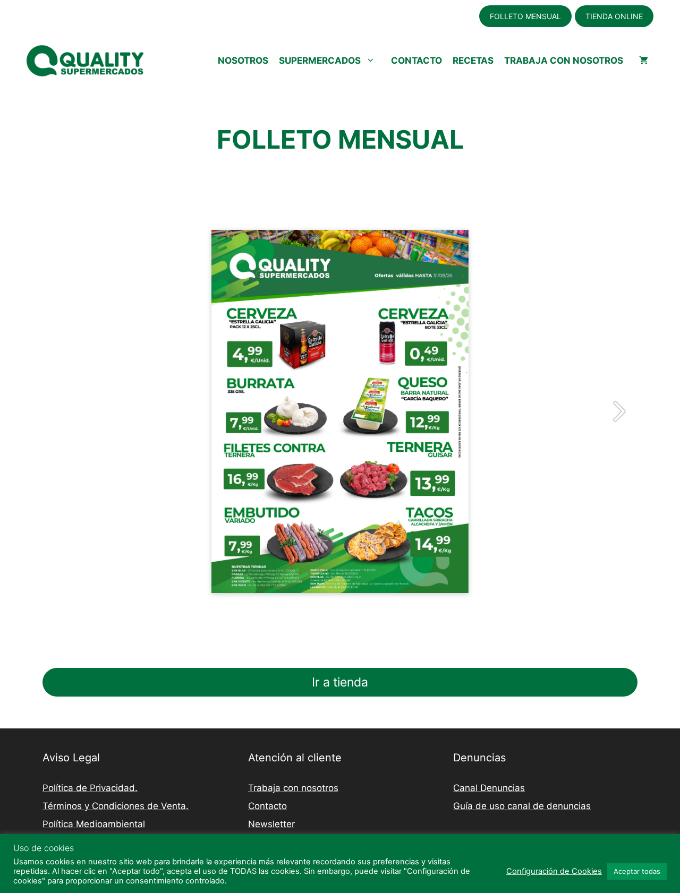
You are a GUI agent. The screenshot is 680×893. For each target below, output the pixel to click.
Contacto (267, 806)
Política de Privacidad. (90, 788)
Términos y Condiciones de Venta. (115, 806)
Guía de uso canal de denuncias (522, 806)
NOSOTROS (243, 60)
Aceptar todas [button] (637, 871)
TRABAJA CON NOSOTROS (563, 60)
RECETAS (473, 60)
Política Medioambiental (93, 824)
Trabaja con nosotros (293, 788)
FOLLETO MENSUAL (525, 16)
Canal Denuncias (489, 788)
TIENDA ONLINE (614, 16)
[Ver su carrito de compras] (643, 60)
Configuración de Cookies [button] (554, 871)
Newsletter (271, 824)
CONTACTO (416, 60)
